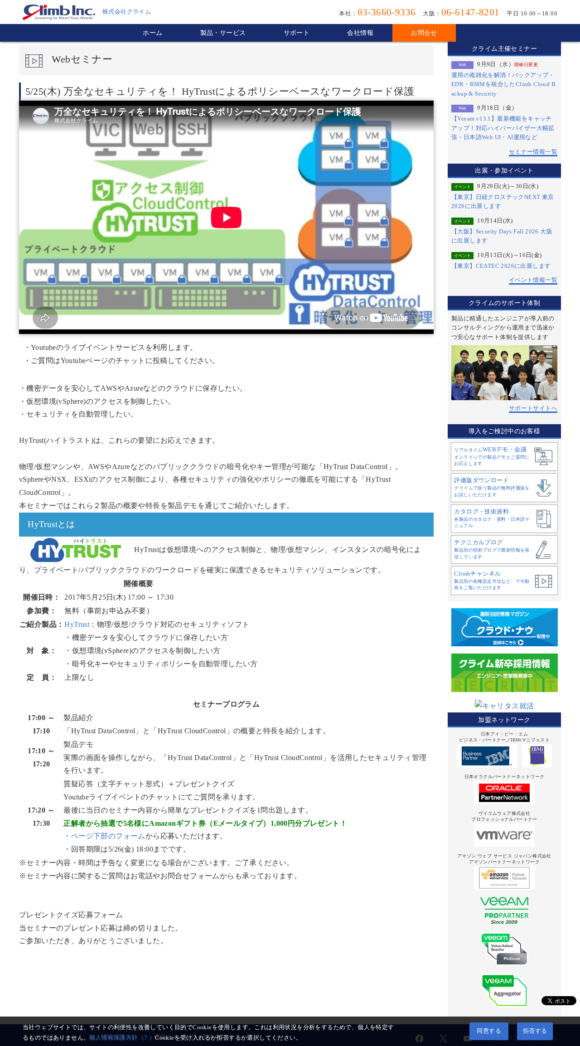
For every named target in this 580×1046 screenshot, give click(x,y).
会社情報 (360, 32)
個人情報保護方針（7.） (122, 1038)
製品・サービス (223, 32)
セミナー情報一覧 (533, 152)
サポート (297, 32)
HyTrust (76, 624)
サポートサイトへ (533, 408)
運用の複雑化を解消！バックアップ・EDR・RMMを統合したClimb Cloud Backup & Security (503, 84)
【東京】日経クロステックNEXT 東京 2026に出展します (502, 201)
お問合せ (424, 32)
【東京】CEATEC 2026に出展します (501, 266)
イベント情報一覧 (533, 280)
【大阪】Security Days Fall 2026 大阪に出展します (501, 236)
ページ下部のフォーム (108, 836)
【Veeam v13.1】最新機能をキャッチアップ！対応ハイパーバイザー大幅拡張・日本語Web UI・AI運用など (503, 128)
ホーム (152, 32)
